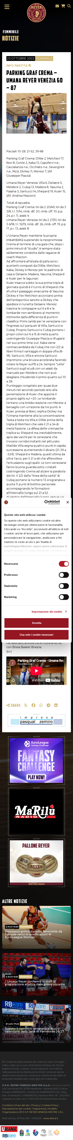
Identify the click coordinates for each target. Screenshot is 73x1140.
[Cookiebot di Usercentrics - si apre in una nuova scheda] (45, 502)
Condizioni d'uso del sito (16, 1105)
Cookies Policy (49, 1105)
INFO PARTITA (17, 65)
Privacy (35, 1105)
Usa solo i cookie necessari (36, 634)
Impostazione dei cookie (47, 611)
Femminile (11, 31)
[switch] (64, 575)
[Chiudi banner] (67, 502)
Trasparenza (39, 1108)
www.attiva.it (50, 1118)
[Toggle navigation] (6, 7)
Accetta (36, 622)
